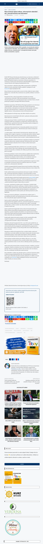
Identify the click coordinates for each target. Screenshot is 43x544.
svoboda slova (19, 332)
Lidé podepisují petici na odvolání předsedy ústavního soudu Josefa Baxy (31, 440)
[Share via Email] (18, 359)
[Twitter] (15, 20)
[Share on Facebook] (13, 359)
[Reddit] (19, 22)
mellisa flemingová (17, 330)
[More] (11, 24)
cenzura (17, 328)
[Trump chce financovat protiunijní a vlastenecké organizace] (31, 395)
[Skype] (31, 22)
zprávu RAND (32, 177)
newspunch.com (34, 285)
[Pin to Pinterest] (16, 359)
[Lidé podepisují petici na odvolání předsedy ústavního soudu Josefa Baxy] (31, 431)
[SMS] (36, 22)
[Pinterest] (15, 22)
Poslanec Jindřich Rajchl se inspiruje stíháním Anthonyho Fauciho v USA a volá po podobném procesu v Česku (13, 404)
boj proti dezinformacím (9, 328)
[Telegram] (23, 20)
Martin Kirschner (10, 15)
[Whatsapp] (27, 22)
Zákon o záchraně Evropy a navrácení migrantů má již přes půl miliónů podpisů (31, 422)
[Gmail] (7, 24)
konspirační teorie (8, 330)
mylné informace (26, 330)
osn (31, 330)
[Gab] (36, 20)
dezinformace (23, 328)
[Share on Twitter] (14, 359)
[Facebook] (7, 20)
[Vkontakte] (19, 20)
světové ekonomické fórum (10, 332)
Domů (5, 7)
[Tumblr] (11, 22)
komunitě (7, 88)
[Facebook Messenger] (11, 20)
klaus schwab (29, 328)
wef (24, 332)
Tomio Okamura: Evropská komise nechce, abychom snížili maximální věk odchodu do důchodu (13, 440)
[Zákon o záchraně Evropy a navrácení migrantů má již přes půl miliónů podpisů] (31, 413)
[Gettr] (23, 22)
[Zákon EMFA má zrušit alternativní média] (13, 413)
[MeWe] (31, 20)
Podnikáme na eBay (16, 369)
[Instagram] (7, 22)
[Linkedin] (27, 20)
